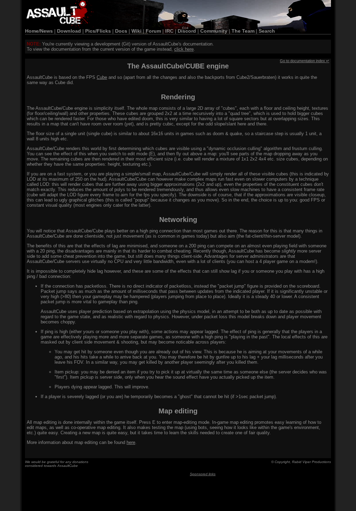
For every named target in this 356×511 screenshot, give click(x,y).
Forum (153, 31)
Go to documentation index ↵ (304, 61)
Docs (121, 31)
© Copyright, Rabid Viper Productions (301, 462)
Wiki (136, 31)
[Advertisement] (202, 492)
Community (213, 31)
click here (184, 49)
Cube (102, 77)
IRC (169, 31)
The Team (243, 31)
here (131, 442)
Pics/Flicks (98, 31)
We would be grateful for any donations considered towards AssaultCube (56, 464)
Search (267, 31)
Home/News (39, 31)
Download (69, 31)
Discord (187, 31)
